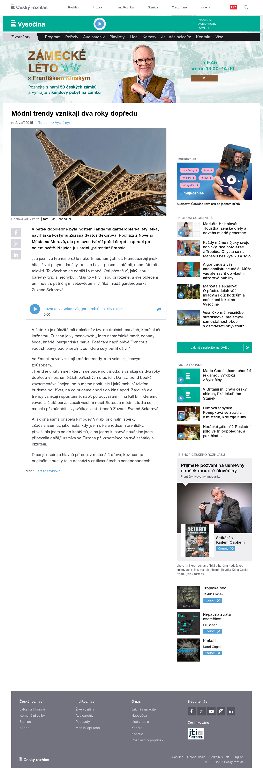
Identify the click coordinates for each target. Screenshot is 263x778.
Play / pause (35, 309)
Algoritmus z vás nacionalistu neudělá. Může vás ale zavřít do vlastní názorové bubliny (227, 271)
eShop (24, 728)
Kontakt (203, 37)
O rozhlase (179, 7)
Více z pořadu (190, 365)
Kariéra (137, 728)
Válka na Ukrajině (32, 709)
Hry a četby (188, 170)
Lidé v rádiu (140, 722)
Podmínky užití (219, 757)
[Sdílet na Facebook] (16, 232)
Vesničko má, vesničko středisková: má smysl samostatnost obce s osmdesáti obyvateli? (223, 319)
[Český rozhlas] (29, 7)
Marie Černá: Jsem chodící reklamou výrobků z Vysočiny (227, 375)
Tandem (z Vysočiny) (54, 123)
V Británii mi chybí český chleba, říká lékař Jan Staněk (225, 393)
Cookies (177, 757)
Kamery (203, 28)
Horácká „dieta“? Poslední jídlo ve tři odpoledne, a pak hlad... (226, 431)
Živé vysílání (188, 185)
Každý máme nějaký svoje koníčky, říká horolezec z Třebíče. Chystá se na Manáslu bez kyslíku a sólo (227, 249)
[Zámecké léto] (131, 72)
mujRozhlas (126, 7)
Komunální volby (32, 716)
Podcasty (83, 722)
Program (98, 7)
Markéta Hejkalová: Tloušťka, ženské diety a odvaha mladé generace (224, 228)
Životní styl (21, 37)
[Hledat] (246, 7)
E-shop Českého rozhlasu (201, 455)
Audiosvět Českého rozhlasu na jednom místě (208, 204)
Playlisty (117, 37)
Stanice (153, 7)
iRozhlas (73, 7)
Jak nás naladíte (176, 37)
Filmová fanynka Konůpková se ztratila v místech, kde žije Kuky (224, 412)
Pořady (71, 37)
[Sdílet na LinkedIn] (16, 254)
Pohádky (186, 177)
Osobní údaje (196, 757)
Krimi (206, 170)
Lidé (134, 37)
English (238, 757)
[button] (159, 309)
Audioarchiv (207, 23)
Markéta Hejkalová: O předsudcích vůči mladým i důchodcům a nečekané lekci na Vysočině (224, 295)
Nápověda (139, 716)
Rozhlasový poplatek (147, 740)
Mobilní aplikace (88, 728)
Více (221, 37)
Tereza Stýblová (48, 471)
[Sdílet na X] (16, 243)
